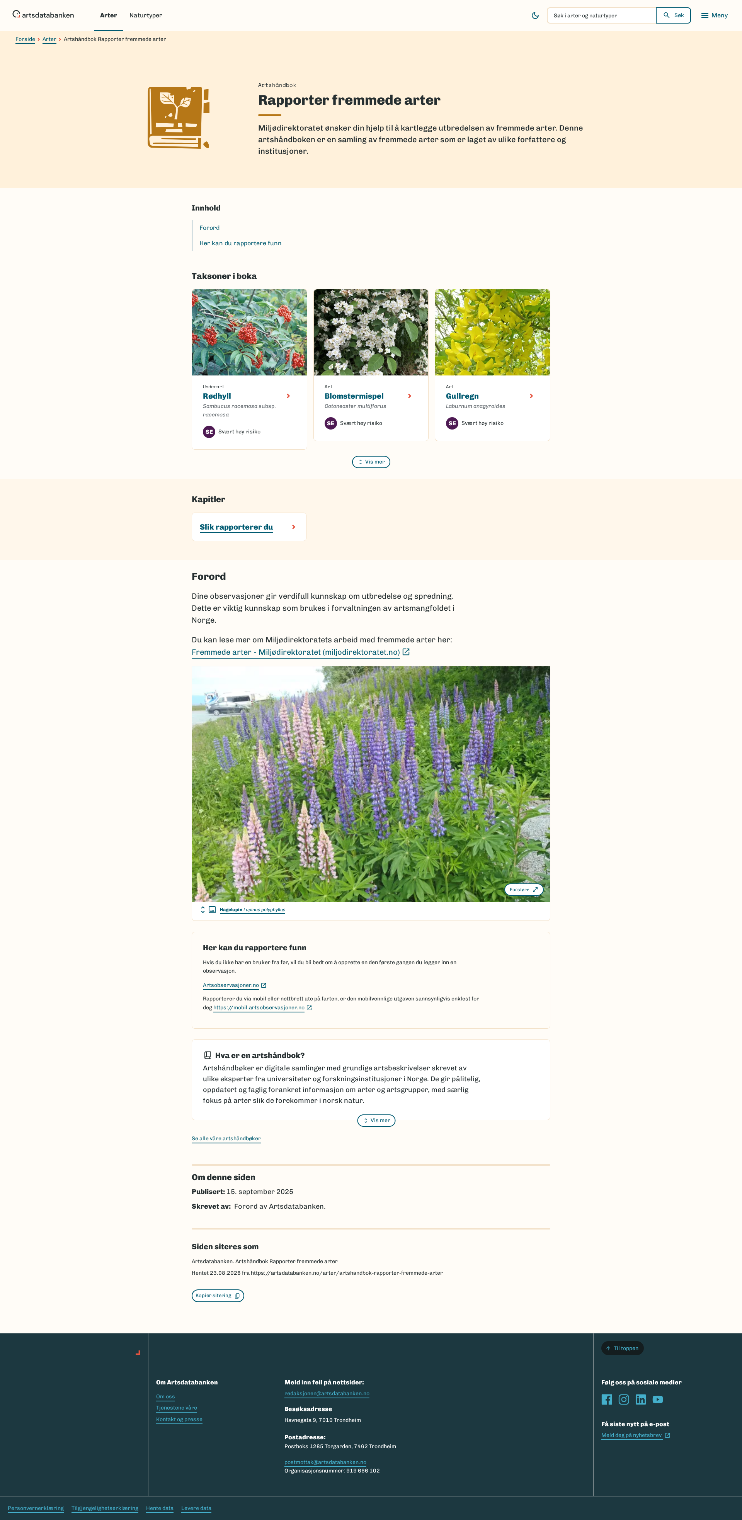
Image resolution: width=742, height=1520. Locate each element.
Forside (25, 39)
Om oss (165, 1396)
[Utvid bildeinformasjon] (208, 909)
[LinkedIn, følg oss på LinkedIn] (640, 1399)
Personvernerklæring (36, 1508)
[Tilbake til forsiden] (43, 15)
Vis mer (375, 462)
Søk (679, 15)
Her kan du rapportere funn (240, 243)
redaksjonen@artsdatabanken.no (326, 1393)
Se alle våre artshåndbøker (226, 1138)
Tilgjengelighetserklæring (104, 1508)
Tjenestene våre (176, 1408)
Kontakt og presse (179, 1419)
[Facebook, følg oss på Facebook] (606, 1399)
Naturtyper (145, 15)
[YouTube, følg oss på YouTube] (657, 1399)
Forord (209, 227)
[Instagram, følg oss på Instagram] (623, 1399)
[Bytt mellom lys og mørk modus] (535, 15)
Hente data (160, 1508)
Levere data (196, 1508)
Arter (108, 15)
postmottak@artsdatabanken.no (325, 1462)
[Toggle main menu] (714, 15)
